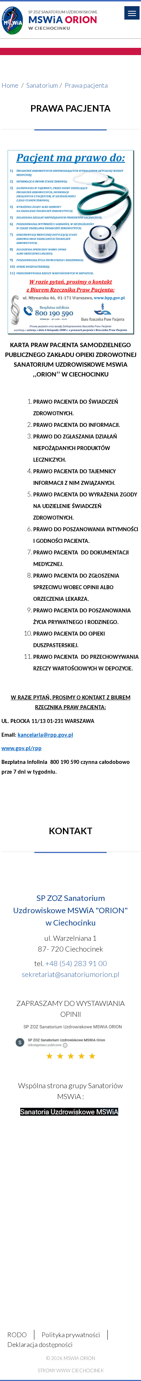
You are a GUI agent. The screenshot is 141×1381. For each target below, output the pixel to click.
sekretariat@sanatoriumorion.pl (70, 974)
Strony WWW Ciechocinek (71, 1370)
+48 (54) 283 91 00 (76, 963)
